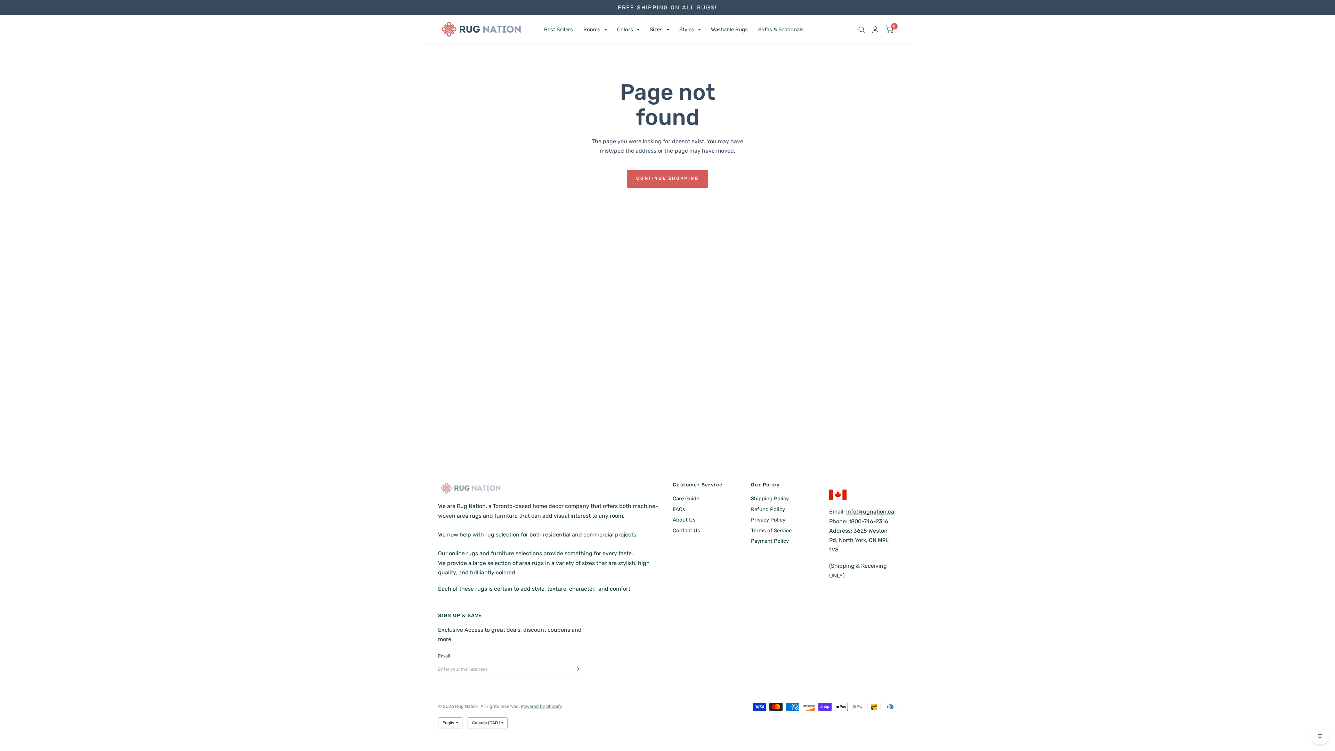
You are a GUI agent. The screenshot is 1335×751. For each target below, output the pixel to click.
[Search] (861, 30)
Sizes (656, 29)
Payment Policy (770, 541)
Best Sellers (558, 29)
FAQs (679, 509)
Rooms (591, 29)
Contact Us (686, 530)
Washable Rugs (729, 29)
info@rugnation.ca (870, 511)
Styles (686, 29)
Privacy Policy (768, 520)
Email (444, 656)
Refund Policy (768, 509)
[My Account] (875, 30)
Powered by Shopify (541, 706)
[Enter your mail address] (577, 669)
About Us (684, 520)
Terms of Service (771, 530)
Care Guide (686, 498)
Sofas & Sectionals (781, 29)
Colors (625, 29)
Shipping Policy (770, 498)
